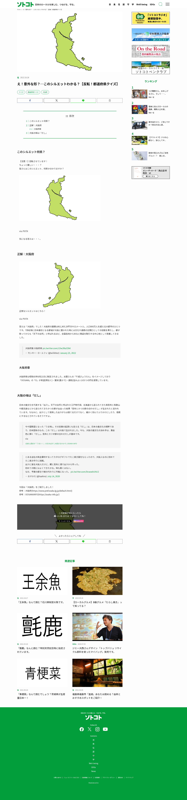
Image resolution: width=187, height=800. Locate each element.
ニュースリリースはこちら (71, 777)
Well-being (141, 4)
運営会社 (120, 777)
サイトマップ (129, 777)
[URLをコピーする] (110, 100)
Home (18, 9)
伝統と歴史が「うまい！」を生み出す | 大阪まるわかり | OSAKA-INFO (51, 443)
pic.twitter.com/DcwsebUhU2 (85, 471)
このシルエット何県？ (39, 120)
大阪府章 (37, 129)
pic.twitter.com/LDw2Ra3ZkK (57, 348)
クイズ (21, 92)
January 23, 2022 (68, 352)
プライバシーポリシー (109, 777)
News (93, 771)
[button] (30, 100)
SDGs (152, 4)
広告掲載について (87, 777)
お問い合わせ (57, 777)
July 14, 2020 (53, 476)
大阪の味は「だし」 (38, 132)
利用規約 (97, 777)
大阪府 (45, 92)
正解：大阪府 (35, 125)
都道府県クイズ (33, 92)
